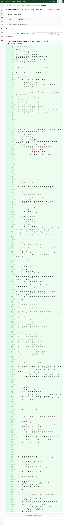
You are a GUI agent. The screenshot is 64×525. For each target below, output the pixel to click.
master (22, 19)
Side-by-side (58, 34)
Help (24, 1)
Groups (13, 1)
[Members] (2, 40)
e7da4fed (43, 5)
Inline (51, 34)
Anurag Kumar (9, 5)
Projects (8, 1)
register (30, 515)
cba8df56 (15, 19)
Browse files (50, 9)
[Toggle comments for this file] (8, 43)
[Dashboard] (2, 1)
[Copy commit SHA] (17, 10)
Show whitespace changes (40, 34)
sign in (35, 515)
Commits (38, 5)
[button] (2, 523)
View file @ (16, 43)
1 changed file (14, 33)
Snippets (18, 1)
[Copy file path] (47, 41)
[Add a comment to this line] (5, 46)
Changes (9, 28)
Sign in (60, 1)
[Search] (51, 1)
